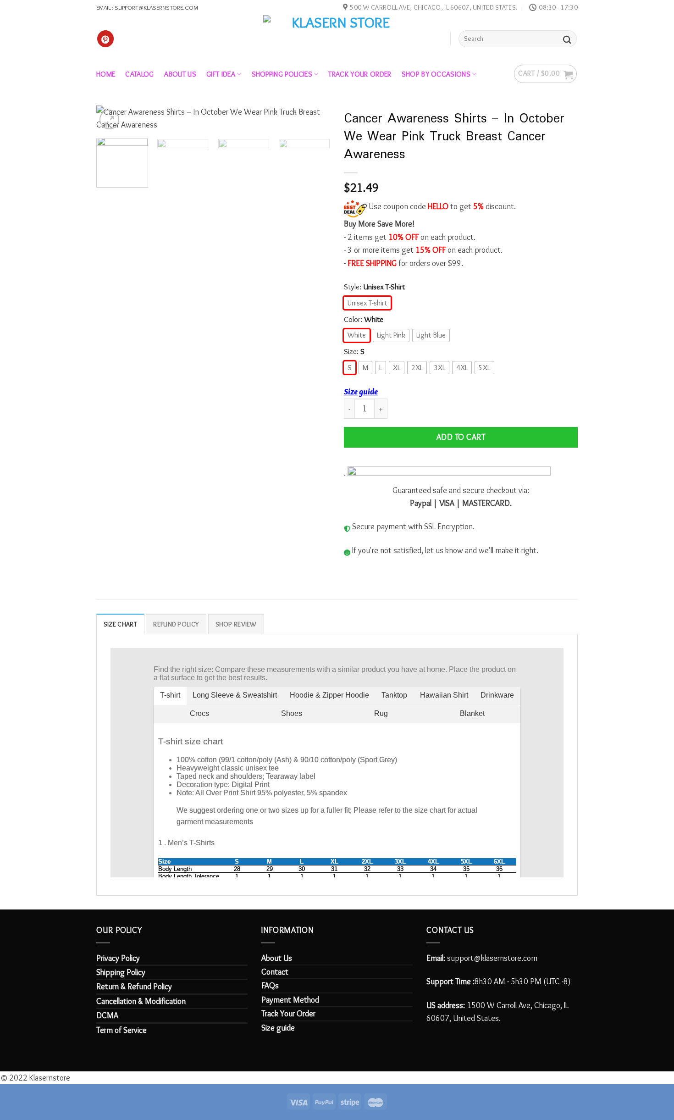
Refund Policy (176, 624)
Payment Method (290, 1000)
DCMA (107, 1015)
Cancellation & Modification (141, 1001)
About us (180, 74)
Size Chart (120, 624)
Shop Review (236, 624)
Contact (274, 972)
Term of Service (121, 1030)
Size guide (361, 392)
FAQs (270, 986)
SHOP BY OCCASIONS (436, 74)
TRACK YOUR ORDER (359, 74)
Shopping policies (282, 74)
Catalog (139, 74)
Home (105, 74)
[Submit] (567, 38)
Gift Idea (220, 74)
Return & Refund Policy (134, 986)
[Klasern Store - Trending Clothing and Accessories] (337, 38)
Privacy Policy (118, 958)
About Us (276, 958)
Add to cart (461, 437)
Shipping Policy (120, 972)
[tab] (120, 624)
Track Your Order (288, 1014)
